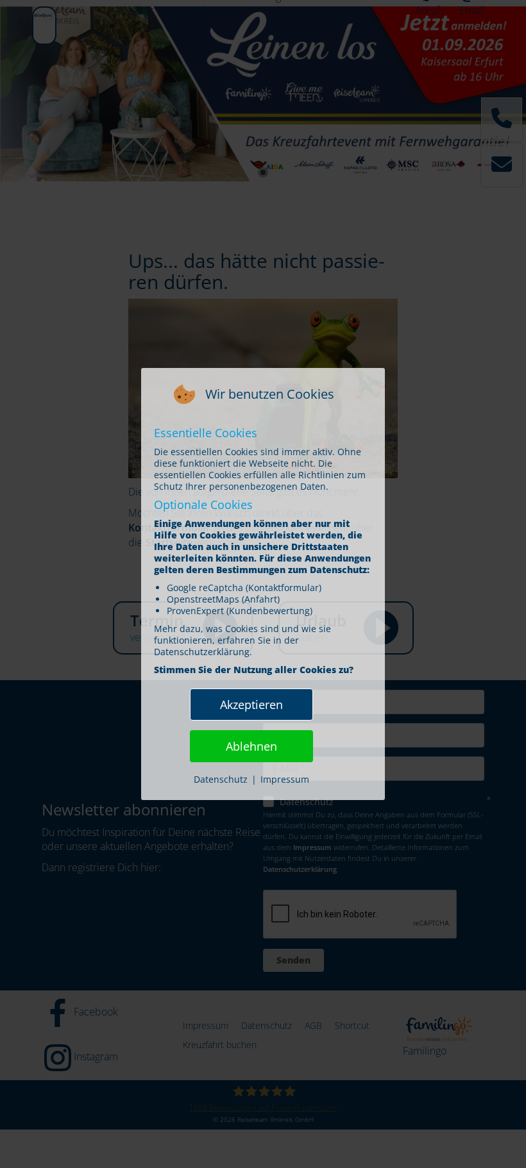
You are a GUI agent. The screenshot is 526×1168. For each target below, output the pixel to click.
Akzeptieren (251, 704)
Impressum (284, 779)
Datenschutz (221, 779)
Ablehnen (251, 746)
